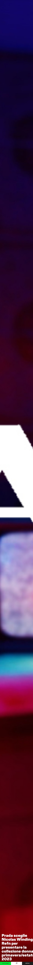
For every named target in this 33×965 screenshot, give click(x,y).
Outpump (5, 963)
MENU (27, 963)
